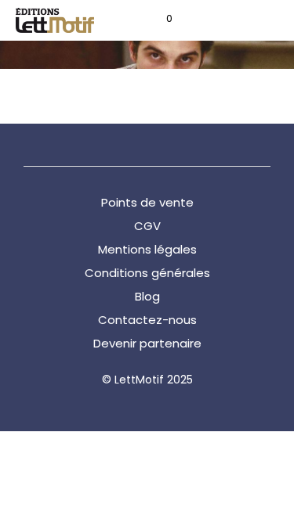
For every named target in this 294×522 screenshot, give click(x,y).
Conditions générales (147, 273)
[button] (158, 19)
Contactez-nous (147, 319)
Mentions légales (147, 249)
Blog (147, 296)
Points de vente (147, 202)
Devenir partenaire (147, 343)
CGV (147, 226)
